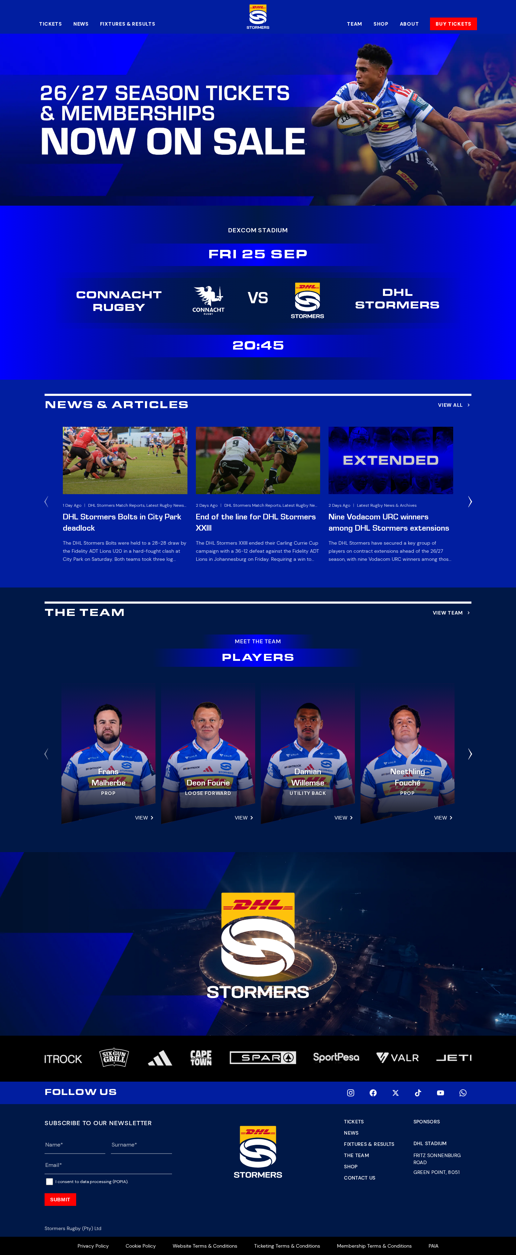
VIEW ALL (450, 405)
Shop (381, 24)
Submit (60, 1199)
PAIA (433, 1246)
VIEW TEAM (448, 613)
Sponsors (427, 1121)
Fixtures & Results (128, 24)
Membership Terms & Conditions (374, 1246)
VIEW (141, 818)
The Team (356, 1155)
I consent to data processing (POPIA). (91, 1181)
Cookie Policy (141, 1246)
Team (354, 24)
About (409, 24)
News (81, 24)
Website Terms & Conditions (205, 1246)
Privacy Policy (93, 1246)
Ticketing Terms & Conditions (287, 1246)
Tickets (50, 24)
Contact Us (360, 1178)
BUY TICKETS (453, 24)
